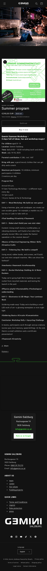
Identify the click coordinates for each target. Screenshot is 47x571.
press (11, 511)
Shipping (13, 116)
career (11, 484)
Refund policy (25, 562)
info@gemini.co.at (23, 429)
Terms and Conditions (18, 502)
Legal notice (17, 566)
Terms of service (13, 562)
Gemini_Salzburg (14, 559)
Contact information (29, 566)
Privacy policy (39, 559)
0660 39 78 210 (17, 465)
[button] (4, 3)
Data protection (15, 508)
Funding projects (16, 490)
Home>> (5, 351)
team (11, 481)
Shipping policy (37, 562)
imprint (12, 505)
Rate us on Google (23, 436)
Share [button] (6, 346)
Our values (13, 487)
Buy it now (23, 130)
